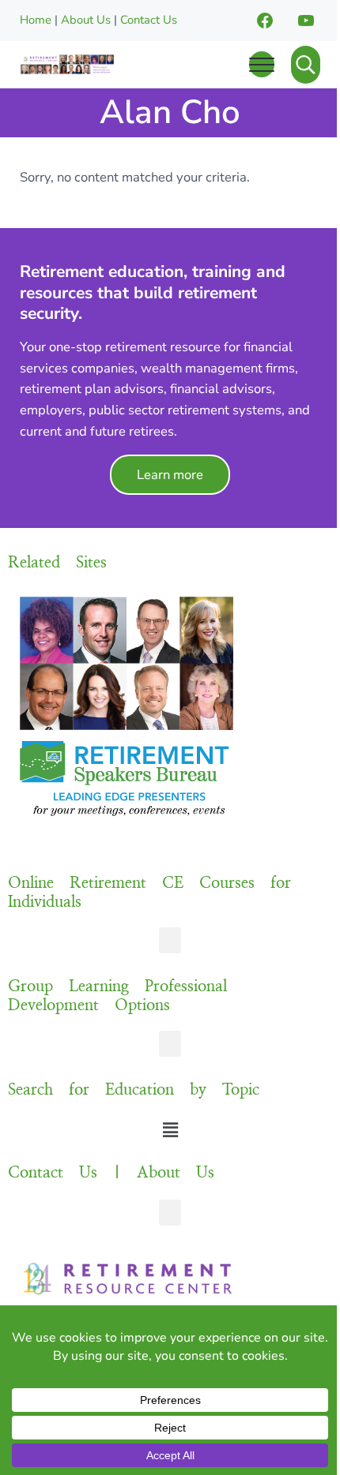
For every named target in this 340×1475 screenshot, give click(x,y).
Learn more (170, 475)
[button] (170, 940)
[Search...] (305, 65)
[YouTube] (306, 20)
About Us (86, 20)
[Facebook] (265, 20)
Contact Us (148, 20)
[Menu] (261, 64)
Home (35, 20)
